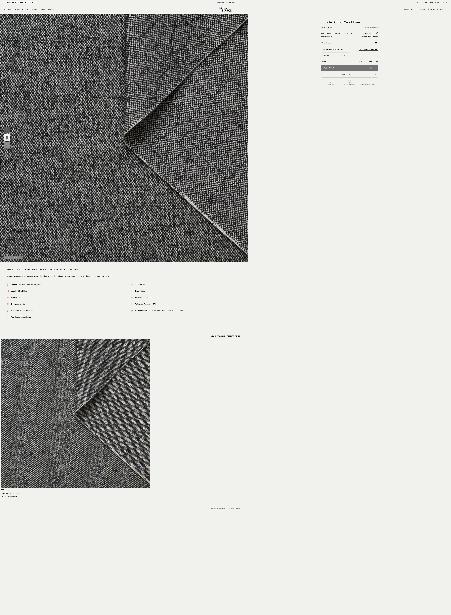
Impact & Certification (35, 270)
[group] (7, 130)
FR (446, 3)
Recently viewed (233, 336)
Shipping (74, 270)
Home (213, 508)
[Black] (376, 42)
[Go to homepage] (225, 9)
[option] (124, 138)
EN (443, 3)
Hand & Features (14, 270)
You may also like (218, 336)
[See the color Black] (2, 489)
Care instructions (58, 270)
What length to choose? (368, 49)
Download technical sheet (21, 317)
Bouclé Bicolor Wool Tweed (228, 508)
